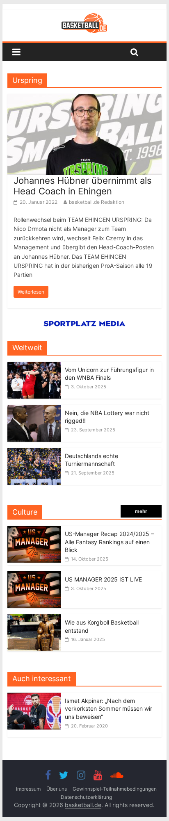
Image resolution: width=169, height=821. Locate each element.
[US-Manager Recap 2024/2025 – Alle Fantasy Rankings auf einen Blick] (34, 530)
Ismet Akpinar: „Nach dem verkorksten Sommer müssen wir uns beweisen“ (108, 708)
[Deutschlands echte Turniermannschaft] (34, 452)
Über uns (56, 789)
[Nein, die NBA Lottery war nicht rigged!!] (34, 409)
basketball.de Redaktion (96, 202)
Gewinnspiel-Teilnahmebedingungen (115, 789)
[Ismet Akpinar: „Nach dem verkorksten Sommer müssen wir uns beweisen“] (36, 696)
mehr (141, 511)
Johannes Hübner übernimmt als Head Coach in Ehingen (83, 185)
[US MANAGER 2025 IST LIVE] (34, 575)
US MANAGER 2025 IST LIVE (103, 579)
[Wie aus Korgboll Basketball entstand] (34, 618)
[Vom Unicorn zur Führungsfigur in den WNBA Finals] (34, 366)
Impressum (28, 789)
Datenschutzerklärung (86, 797)
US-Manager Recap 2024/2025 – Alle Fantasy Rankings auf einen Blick (109, 541)
